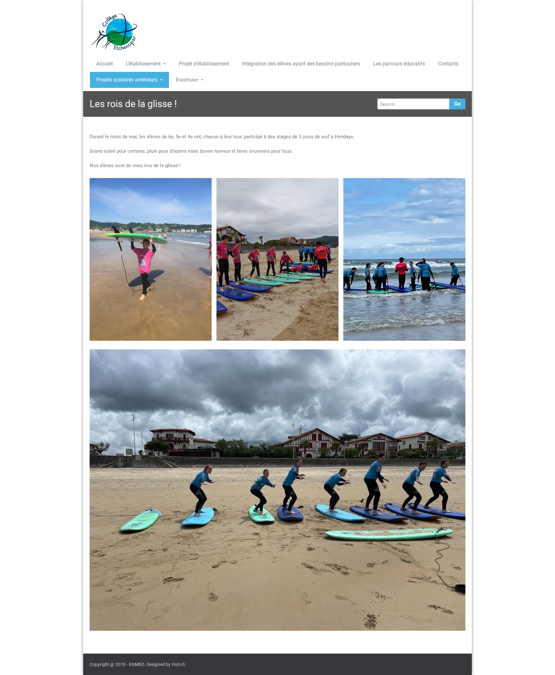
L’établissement (143, 64)
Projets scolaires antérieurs (126, 80)
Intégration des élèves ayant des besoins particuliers (301, 64)
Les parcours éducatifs (399, 64)
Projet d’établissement (204, 64)
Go (457, 104)
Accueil (104, 64)
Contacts (448, 64)
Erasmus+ (187, 80)
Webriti (178, 664)
